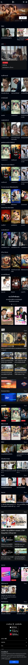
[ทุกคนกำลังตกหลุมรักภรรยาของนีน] (16, 129)
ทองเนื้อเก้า (3, 225)
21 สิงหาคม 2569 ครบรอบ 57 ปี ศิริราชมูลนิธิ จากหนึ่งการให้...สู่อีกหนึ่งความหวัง (8, 505)
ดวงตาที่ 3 (23, 292)
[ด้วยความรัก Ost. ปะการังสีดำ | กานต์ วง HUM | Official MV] (7, 551)
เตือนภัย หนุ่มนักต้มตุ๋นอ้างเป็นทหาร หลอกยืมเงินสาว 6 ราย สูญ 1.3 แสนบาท (14, 349)
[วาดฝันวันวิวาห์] (16, 107)
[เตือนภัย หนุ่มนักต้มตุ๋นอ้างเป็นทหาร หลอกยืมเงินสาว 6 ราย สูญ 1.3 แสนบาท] (14, 340)
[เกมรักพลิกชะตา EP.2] (16, 239)
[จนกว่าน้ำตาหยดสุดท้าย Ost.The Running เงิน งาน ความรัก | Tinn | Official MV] (21, 551)
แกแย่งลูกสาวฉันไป (5, 138)
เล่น (24, 18)
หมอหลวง (3, 204)
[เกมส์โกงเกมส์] (16, 152)
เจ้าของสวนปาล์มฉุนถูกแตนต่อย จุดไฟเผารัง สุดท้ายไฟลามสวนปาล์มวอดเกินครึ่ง (6, 373)
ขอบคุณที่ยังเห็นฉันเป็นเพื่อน (6, 454)
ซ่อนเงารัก (3, 292)
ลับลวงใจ (13, 292)
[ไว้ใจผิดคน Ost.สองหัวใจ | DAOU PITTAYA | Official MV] (7, 539)
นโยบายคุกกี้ (7, 659)
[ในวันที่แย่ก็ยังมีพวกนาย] (8, 482)
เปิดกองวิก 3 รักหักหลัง (5, 613)
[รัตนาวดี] (7, 316)
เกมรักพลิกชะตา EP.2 (15, 247)
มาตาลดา (23, 225)
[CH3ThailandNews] (8, 397)
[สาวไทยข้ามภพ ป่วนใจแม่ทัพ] (16, 261)
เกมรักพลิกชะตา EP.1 (5, 247)
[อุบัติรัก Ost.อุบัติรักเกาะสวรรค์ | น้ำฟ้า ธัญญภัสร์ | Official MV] (14, 521)
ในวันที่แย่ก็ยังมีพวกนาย (6, 487)
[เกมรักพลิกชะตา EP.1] (6, 239)
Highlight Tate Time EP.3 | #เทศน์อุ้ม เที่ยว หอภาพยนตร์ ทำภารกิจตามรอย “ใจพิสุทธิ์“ (8, 597)
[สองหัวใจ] (6, 107)
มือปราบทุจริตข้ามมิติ (5, 270)
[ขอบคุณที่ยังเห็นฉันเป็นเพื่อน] (8, 448)
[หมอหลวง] (6, 196)
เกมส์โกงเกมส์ (14, 160)
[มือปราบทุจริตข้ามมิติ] (6, 261)
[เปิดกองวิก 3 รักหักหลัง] (8, 608)
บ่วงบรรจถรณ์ (24, 204)
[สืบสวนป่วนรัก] (21, 316)
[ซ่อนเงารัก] (6, 284)
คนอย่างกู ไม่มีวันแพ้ (15, 93)
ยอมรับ (14, 662)
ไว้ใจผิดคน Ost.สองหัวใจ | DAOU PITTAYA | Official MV (7, 545)
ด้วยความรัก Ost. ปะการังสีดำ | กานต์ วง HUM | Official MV (7, 558)
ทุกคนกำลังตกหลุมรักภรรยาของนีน (15, 138)
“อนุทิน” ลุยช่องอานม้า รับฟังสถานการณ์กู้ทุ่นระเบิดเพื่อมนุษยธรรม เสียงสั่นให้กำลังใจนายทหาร (20, 361)
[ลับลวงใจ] (16, 284)
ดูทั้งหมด (11, 67)
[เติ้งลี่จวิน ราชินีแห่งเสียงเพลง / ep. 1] (6, 433)
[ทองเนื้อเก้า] (6, 217)
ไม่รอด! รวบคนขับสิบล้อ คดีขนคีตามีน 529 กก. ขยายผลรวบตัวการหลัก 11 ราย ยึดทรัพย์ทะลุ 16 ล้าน (7, 361)
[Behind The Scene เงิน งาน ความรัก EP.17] (8, 465)
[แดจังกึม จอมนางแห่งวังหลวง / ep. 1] (16, 433)
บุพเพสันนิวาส (14, 225)
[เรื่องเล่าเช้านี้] (8, 384)
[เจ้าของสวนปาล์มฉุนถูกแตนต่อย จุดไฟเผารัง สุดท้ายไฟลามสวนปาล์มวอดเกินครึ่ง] (7, 367)
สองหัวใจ (3, 115)
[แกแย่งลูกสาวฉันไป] (6, 129)
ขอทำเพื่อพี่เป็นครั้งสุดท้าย (6, 38)
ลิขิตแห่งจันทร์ (14, 204)
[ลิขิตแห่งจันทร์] (16, 196)
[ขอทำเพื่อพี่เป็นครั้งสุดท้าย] (8, 32)
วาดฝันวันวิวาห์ (14, 115)
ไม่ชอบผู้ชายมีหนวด (5, 93)
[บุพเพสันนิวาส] (16, 217)
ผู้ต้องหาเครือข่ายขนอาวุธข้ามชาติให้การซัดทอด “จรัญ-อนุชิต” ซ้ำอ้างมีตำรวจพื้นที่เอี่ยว (20, 373)
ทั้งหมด (25, 330)
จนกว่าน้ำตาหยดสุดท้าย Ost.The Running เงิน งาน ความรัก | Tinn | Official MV (20, 558)
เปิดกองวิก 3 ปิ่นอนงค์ (21, 613)
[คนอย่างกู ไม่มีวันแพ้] (16, 85)
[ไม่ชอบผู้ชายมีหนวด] (6, 85)
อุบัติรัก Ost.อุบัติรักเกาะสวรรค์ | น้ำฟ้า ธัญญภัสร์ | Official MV (13, 531)
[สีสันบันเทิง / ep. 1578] (6, 574)
